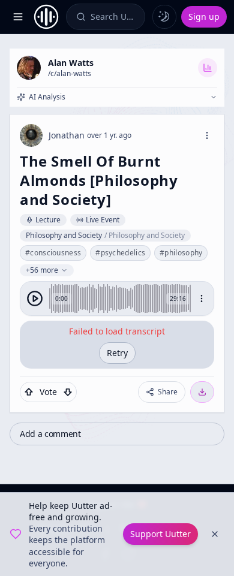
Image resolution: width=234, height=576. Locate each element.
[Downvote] (67, 392)
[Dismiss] (214, 534)
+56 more (42, 270)
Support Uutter (160, 533)
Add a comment (50, 433)
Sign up (204, 16)
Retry (117, 352)
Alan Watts (71, 62)
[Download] (202, 392)
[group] (117, 298)
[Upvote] (28, 392)
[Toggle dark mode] (164, 17)
